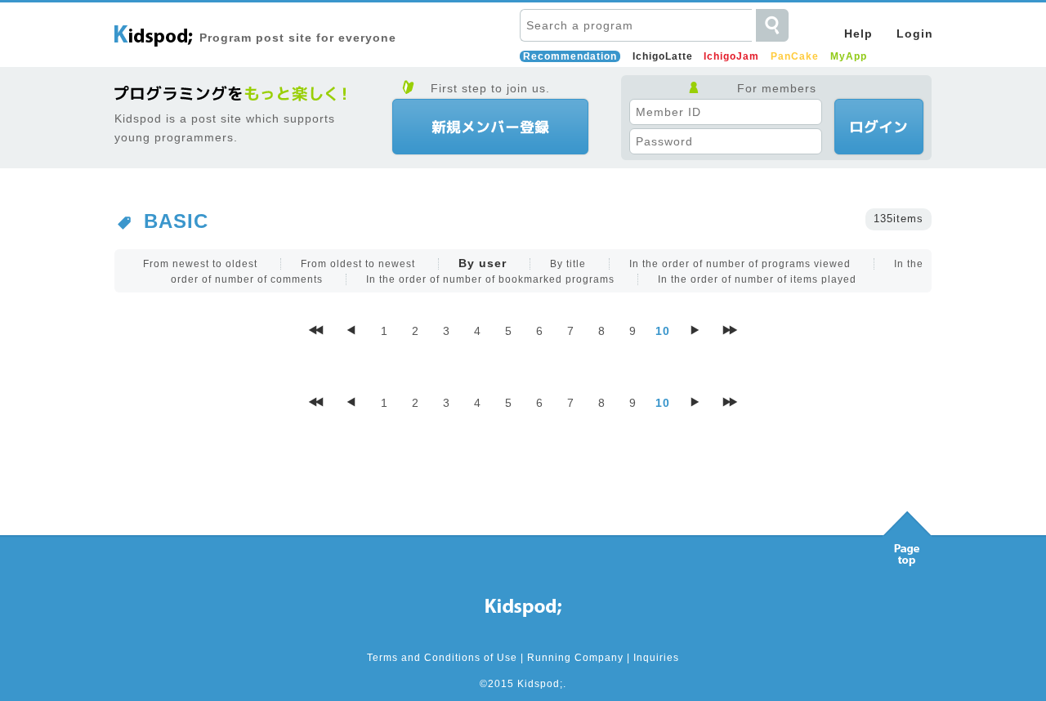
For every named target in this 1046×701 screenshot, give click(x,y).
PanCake (795, 56)
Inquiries (656, 657)
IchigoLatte (663, 56)
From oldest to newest (358, 264)
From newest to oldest (200, 264)
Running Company (575, 657)
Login (914, 33)
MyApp (848, 56)
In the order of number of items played (757, 279)
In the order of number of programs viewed (740, 264)
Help (858, 33)
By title (568, 264)
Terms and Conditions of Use (442, 657)
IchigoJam (731, 56)
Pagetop (907, 534)
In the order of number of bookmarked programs (490, 279)
